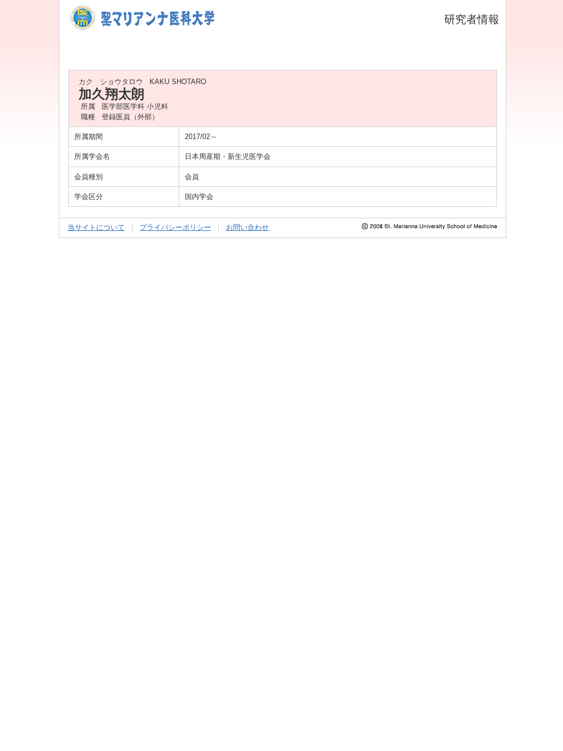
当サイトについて (96, 227)
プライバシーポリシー (175, 227)
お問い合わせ (247, 227)
